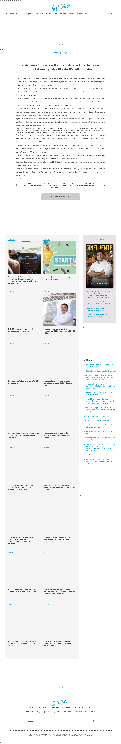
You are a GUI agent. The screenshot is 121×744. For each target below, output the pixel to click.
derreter (41, 85)
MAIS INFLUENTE (78, 707)
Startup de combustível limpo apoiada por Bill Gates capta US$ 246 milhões (59, 331)
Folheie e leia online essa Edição (99, 291)
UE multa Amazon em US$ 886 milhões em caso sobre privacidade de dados (81, 184)
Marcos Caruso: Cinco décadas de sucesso (100, 371)
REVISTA (80, 14)
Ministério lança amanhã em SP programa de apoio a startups (56, 538)
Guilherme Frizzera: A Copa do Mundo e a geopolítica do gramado (100, 439)
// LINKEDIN (57, 712)
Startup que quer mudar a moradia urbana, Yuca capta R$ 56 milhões (22, 590)
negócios (29, 14)
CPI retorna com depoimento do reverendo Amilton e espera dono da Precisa (40, 185)
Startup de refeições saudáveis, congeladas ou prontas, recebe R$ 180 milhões (57, 644)
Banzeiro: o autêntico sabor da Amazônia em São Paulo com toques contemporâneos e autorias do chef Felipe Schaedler (100, 447)
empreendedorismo (44, 14)
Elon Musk (29, 82)
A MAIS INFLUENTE (67, 707)
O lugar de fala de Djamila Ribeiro (97, 420)
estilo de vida (60, 14)
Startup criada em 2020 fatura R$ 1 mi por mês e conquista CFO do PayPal (22, 644)
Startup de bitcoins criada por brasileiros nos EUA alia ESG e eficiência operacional (20, 487)
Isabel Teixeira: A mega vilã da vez (97, 455)
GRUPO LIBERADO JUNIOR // (33, 712)
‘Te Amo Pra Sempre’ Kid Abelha (96, 416)
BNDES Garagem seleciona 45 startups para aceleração (20, 330)
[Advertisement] (60, 30)
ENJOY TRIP (89, 707)
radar (11, 14)
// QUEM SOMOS (47, 712)
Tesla (101, 88)
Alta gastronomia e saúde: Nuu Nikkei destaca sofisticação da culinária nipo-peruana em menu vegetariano (99, 377)
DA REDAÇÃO (89, 14)
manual (71, 14)
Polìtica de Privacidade (86, 735)
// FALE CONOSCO (67, 712)
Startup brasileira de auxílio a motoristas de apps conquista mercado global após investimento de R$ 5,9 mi (22, 280)
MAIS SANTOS (55, 707)
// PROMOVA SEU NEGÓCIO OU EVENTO (85, 712)
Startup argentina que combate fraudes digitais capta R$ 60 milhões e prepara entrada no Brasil (59, 591)
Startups (46, 239)
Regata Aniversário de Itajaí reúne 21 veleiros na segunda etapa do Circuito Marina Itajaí (99, 461)
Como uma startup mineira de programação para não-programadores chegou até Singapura (20, 540)
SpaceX (21, 92)
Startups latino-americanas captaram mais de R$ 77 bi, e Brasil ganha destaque (23, 435)
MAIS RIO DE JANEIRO (34, 707)
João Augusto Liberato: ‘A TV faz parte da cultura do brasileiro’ (100, 426)
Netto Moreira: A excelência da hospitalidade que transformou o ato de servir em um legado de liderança (100, 401)
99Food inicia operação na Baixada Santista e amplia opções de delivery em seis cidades (100, 409)
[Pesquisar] (114, 13)
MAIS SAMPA (46, 707)
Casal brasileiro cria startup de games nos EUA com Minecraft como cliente (59, 487)
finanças (19, 14)
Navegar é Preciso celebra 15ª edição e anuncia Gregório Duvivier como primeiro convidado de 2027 (100, 386)
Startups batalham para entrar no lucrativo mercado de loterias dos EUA (57, 383)
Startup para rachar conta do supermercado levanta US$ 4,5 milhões (56, 435)
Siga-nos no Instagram (60, 197)
